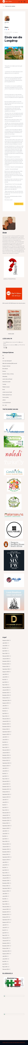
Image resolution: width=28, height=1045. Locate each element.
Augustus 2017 (6, 922)
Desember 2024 (6, 692)
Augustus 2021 (6, 797)
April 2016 (5, 964)
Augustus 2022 (6, 765)
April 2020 (5, 838)
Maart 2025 (5, 684)
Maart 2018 (5, 904)
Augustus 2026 (6, 640)
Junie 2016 (5, 958)
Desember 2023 (6, 723)
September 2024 (6, 700)
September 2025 (6, 669)
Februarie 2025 (6, 687)
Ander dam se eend (6, 381)
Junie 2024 (5, 708)
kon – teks (5, 405)
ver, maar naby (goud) (7, 360)
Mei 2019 (4, 867)
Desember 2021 (6, 786)
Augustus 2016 (6, 953)
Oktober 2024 (5, 697)
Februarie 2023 (6, 750)
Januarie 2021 (5, 815)
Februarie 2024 (6, 718)
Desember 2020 (6, 817)
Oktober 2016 (5, 948)
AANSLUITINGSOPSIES (21, 1042)
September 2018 (6, 888)
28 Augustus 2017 (8, 32)
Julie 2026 (5, 643)
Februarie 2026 (6, 656)
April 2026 (5, 650)
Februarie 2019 (6, 875)
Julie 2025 (5, 674)
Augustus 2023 (6, 734)
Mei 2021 (4, 804)
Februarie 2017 (5, 938)
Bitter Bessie (5, 368)
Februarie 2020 (6, 844)
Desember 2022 (6, 755)
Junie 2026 (5, 645)
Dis (3, 355)
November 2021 (6, 789)
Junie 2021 (5, 802)
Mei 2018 (4, 898)
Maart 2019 (5, 872)
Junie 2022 (5, 770)
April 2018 (5, 901)
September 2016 (6, 951)
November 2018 (6, 883)
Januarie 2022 (5, 784)
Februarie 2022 (6, 781)
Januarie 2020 (5, 846)
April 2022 (5, 776)
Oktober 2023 (5, 729)
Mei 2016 (4, 961)
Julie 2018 (5, 893)
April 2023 (5, 744)
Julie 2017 (5, 924)
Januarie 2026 (5, 658)
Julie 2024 (5, 705)
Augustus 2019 (6, 859)
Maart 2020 (5, 841)
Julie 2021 (5, 799)
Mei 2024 (4, 710)
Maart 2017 (5, 935)
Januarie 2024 (5, 721)
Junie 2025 (5, 676)
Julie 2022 (5, 768)
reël (3, 358)
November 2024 (6, 695)
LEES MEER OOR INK (12, 1042)
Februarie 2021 (6, 812)
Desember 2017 (6, 911)
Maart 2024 (5, 716)
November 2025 (6, 663)
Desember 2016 (6, 943)
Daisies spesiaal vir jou (7, 394)
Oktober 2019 (5, 854)
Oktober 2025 (5, 666)
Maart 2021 (5, 810)
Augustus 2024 (6, 703)
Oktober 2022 (5, 760)
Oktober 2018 (5, 885)
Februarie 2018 (6, 906)
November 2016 (6, 945)
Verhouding (5, 376)
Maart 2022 (5, 778)
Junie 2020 (5, 833)
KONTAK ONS (5, 1042)
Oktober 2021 (5, 791)
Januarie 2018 (5, 909)
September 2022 (6, 763)
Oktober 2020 (5, 823)
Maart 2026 (5, 653)
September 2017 (6, 919)
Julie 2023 (5, 737)
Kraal (4, 389)
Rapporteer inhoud (18, 203)
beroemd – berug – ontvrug (8, 373)
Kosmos (4, 371)
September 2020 (6, 825)
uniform (4, 399)
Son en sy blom (6, 397)
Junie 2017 (5, 927)
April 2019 (5, 870)
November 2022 (6, 757)
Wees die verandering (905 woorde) (10, 363)
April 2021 (5, 807)
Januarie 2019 (5, 877)
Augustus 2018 (6, 891)
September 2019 (6, 857)
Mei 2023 (4, 742)
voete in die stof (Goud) (7, 379)
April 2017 (5, 932)
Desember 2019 (6, 849)
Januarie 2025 (5, 690)
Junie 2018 (5, 896)
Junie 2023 (5, 739)
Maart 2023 (5, 747)
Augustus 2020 (6, 828)
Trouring (4, 384)
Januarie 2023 (5, 752)
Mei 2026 (4, 648)
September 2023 (6, 731)
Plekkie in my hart (6, 386)
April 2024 (5, 713)
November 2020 (6, 820)
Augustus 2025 (6, 671)
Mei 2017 (4, 930)
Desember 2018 (6, 880)
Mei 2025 (4, 679)
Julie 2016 (5, 956)
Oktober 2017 (5, 917)
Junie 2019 (5, 864)
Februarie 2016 (6, 969)
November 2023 (6, 726)
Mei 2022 (4, 773)
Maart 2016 (5, 966)
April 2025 (5, 682)
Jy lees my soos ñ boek (7, 392)
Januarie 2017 (5, 940)
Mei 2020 (4, 836)
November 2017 (6, 914)
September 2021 (6, 794)
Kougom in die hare (6, 366)
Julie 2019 (5, 862)
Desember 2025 (6, 661)
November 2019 (6, 851)
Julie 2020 (5, 830)
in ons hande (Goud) (7, 402)
